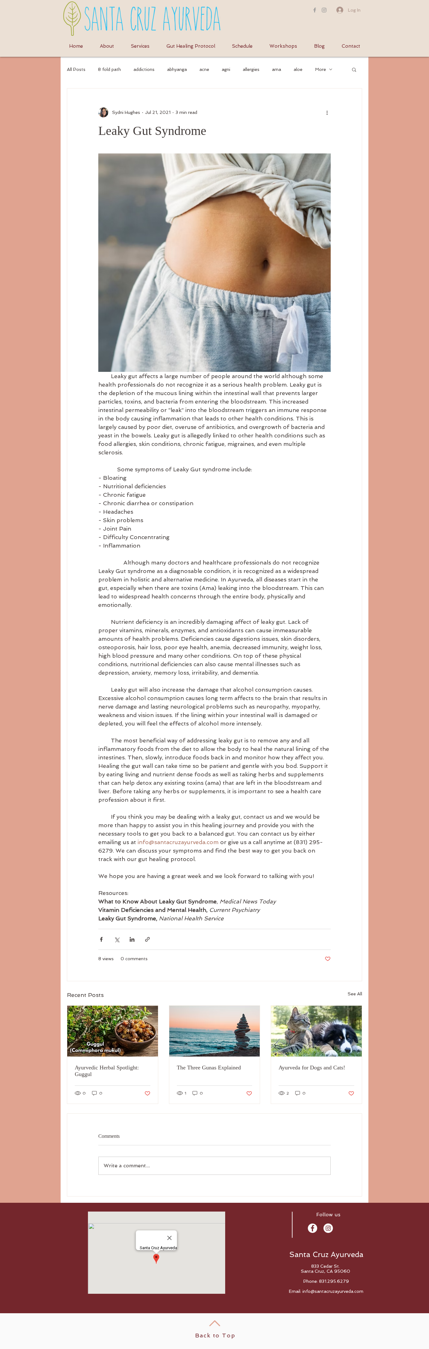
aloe (298, 69)
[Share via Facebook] (101, 939)
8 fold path (109, 69)
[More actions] (327, 112)
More (320, 69)
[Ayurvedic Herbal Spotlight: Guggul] (112, 1031)
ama (276, 69)
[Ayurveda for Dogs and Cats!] (316, 1031)
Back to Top (215, 1335)
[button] (354, 69)
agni (226, 69)
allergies (251, 69)
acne (204, 69)
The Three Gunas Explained (209, 1067)
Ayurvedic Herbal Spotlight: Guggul (107, 1070)
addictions (144, 69)
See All (355, 993)
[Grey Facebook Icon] (315, 10)
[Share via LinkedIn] (132, 939)
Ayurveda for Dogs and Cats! (312, 1067)
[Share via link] (147, 939)
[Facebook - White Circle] (312, 1228)
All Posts (76, 69)
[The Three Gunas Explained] (214, 1031)
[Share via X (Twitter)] (117, 939)
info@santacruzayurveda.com (332, 1291)
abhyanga (177, 69)
